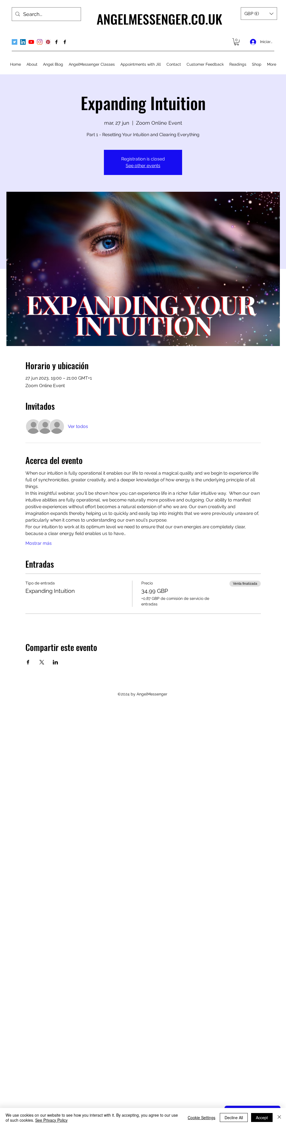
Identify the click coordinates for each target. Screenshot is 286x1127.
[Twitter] (14, 42)
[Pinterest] (48, 42)
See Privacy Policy (51, 1120)
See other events (143, 165)
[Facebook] (56, 42)
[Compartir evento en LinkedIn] (55, 662)
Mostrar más (38, 543)
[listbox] (259, 13)
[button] (259, 13)
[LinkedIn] (23, 42)
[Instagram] (39, 42)
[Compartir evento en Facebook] (28, 662)
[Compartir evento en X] (41, 662)
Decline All (234, 1117)
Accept (262, 1117)
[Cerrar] (279, 1117)
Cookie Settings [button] (201, 1117)
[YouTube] (31, 42)
